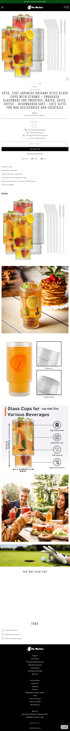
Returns (35, 689)
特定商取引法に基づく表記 (35, 717)
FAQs (35, 695)
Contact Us (35, 683)
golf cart (35, 674)
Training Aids (35, 668)
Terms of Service (35, 698)
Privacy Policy (35, 680)
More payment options (35, 153)
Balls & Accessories (35, 665)
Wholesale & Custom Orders (35, 692)
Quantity (34, 121)
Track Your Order (35, 701)
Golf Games (35, 659)
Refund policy (35, 704)
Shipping (27, 115)
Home (34, 86)
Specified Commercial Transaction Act (35, 714)
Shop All (35, 656)
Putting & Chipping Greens (35, 662)
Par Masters (35, 90)
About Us (35, 711)
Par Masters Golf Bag (35, 671)
